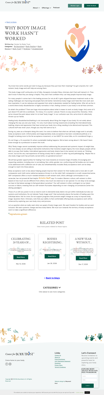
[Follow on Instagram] (10, 364)
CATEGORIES (50, 287)
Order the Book (91, 5)
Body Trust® (17, 49)
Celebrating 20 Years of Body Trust (21, 240)
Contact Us (58, 355)
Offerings (45, 8)
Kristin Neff (45, 178)
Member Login (75, 5)
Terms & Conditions (60, 367)
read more (21, 257)
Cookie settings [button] (79, 392)
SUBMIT (88, 385)
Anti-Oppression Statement (62, 361)
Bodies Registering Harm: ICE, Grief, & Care (52, 240)
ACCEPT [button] (87, 392)
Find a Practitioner (60, 359)
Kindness (27, 49)
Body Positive (31, 46)
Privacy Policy (59, 365)
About (35, 8)
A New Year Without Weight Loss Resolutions (83, 240)
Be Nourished (19, 46)
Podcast (56, 8)
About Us (57, 357)
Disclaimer (58, 363)
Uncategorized (37, 49)
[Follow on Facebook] (6, 364)
